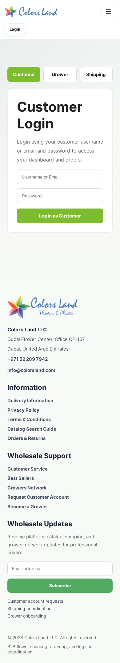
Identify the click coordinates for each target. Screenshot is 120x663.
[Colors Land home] (42, 307)
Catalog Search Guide (31, 429)
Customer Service (27, 469)
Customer (24, 74)
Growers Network (27, 488)
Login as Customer (60, 216)
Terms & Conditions (29, 419)
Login (15, 29)
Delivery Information (30, 400)
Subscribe (60, 585)
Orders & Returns (26, 438)
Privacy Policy (23, 410)
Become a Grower (27, 507)
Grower (60, 74)
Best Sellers (20, 478)
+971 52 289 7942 (27, 359)
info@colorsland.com (31, 370)
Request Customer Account (38, 497)
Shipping (96, 74)
